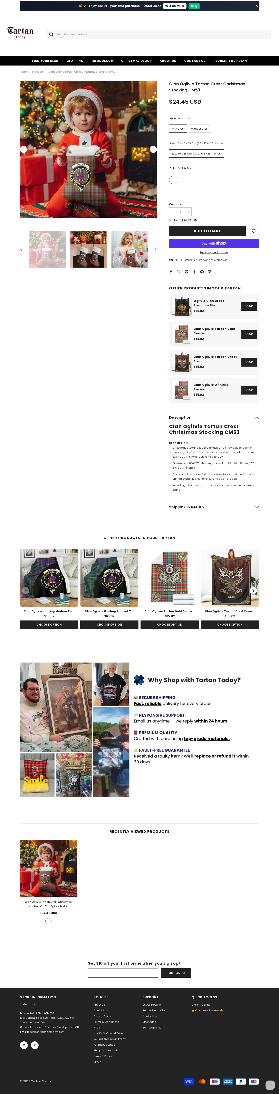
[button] (23, 149)
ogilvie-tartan (48, 921)
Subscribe (175, 973)
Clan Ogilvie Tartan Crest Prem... (215, 359)
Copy (194, 6)
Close (257, 6)
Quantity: (175, 204)
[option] (88, 149)
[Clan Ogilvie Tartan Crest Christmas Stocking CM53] (48, 868)
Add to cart (207, 230)
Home (24, 71)
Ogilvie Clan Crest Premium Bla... (209, 303)
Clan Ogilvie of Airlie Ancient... (211, 387)
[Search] (158, 34)
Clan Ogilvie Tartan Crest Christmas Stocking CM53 (48, 904)
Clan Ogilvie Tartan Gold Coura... (214, 331)
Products (38, 71)
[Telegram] (202, 271)
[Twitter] (179, 271)
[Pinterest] (186, 271)
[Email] (210, 271)
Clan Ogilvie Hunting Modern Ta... (49, 611)
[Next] (253, 590)
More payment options (214, 252)
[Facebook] (171, 271)
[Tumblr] (194, 271)
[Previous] (25, 590)
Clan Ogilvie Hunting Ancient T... (109, 611)
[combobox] (162, 34)
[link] (254, 231)
